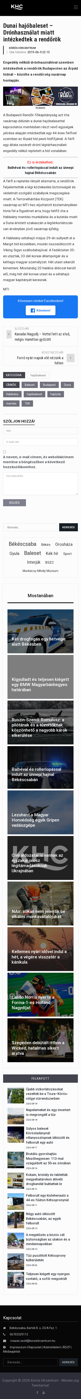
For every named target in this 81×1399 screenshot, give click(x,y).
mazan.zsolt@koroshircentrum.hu (32, 1340)
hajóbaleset (38, 375)
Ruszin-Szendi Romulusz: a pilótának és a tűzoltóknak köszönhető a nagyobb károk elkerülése (39, 727)
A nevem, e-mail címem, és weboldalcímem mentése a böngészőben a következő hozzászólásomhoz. (38, 462)
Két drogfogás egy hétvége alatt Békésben (38, 642)
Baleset (30, 385)
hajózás (55, 394)
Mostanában (40, 595)
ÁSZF (66, 1347)
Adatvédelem (52, 1347)
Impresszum (18, 1347)
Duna (67, 385)
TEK (27, 403)
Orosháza (63, 544)
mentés (11, 403)
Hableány (12, 394)
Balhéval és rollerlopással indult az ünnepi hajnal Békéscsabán (36, 774)
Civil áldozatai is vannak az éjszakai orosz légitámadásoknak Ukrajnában (37, 863)
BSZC (49, 562)
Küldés (14, 502)
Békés (45, 545)
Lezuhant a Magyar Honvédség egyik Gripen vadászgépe (35, 820)
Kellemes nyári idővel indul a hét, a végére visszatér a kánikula (39, 956)
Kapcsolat (34, 1347)
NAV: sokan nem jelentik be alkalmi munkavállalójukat (38, 914)
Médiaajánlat (11, 1351)
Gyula (14, 553)
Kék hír (52, 553)
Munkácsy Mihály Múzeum (40, 571)
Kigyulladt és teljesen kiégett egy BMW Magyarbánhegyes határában (40, 684)
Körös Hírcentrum (22, 48)
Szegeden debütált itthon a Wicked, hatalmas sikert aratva (38, 1048)
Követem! (43, 310)
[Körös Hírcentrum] (14, 8)
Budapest (49, 385)
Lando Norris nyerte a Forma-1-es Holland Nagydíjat (33, 1002)
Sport (67, 554)
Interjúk (33, 562)
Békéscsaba (22, 544)
